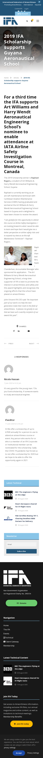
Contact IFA (18, 9)
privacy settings (9, 747)
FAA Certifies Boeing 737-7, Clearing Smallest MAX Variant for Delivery (26, 518)
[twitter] (24, 11)
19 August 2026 (23, 511)
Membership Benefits (12, 716)
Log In (26, 9)
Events (6, 633)
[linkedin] (21, 11)
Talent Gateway (12, 641)
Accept (19, 753)
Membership (8, 645)
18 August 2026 (23, 525)
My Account (23, 14)
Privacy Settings (33, 753)
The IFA (6, 629)
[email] (18, 11)
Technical (9, 637)
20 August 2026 (23, 499)
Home (6, 625)
